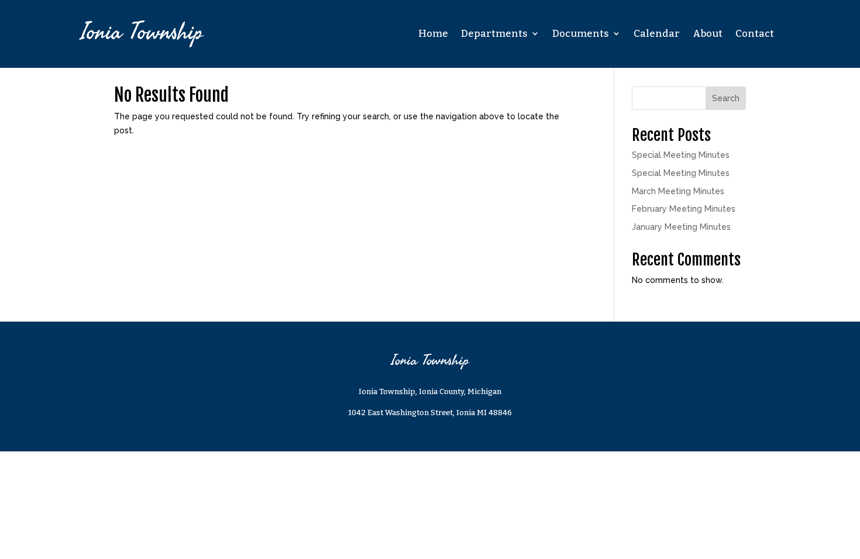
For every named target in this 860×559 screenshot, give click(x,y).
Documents (580, 33)
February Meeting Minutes (683, 208)
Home (433, 33)
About (708, 33)
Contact (754, 33)
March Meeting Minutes (678, 191)
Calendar (657, 33)
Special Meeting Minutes (681, 155)
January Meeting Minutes (681, 227)
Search (725, 98)
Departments (494, 33)
